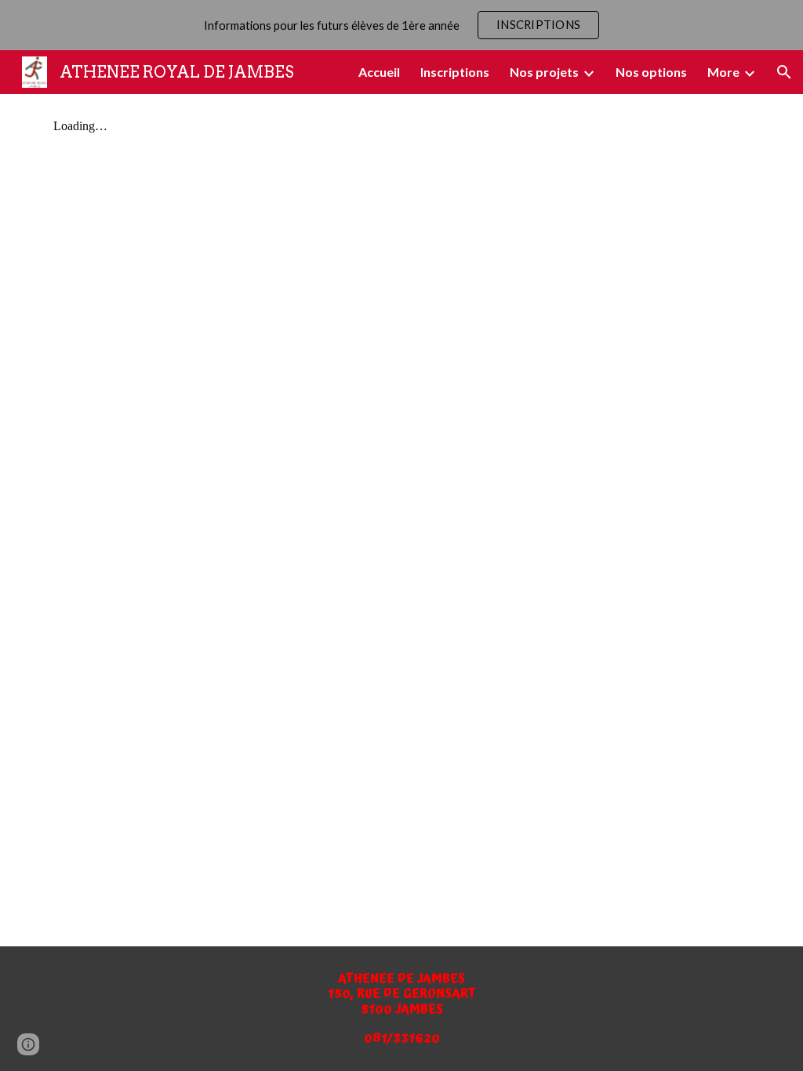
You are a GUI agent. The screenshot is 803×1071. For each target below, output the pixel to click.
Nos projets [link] (544, 71)
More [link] (723, 71)
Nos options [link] (651, 71)
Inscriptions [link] (454, 71)
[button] (784, 72)
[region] (401, 25)
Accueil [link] (379, 71)
